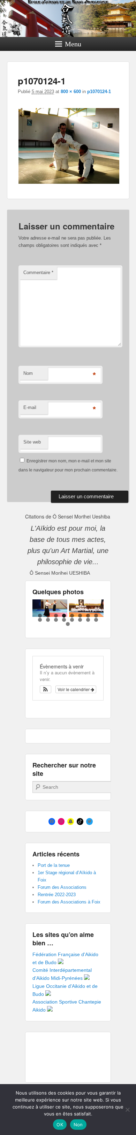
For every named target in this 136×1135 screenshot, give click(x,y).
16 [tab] (96, 620)
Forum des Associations (62, 887)
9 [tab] (40, 620)
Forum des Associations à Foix (69, 902)
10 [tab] (48, 620)
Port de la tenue (54, 865)
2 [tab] (48, 616)
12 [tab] (64, 620)
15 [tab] (88, 620)
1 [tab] (40, 616)
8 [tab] (96, 616)
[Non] (127, 1109)
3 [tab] (56, 616)
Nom (28, 373)
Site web (32, 442)
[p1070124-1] (69, 184)
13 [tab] (72, 620)
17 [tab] (68, 624)
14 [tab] (80, 620)
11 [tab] (56, 620)
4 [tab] (64, 616)
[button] (45, 689)
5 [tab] (72, 616)
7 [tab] (88, 616)
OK (59, 1124)
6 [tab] (80, 616)
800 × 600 (71, 91)
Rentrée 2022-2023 (57, 894)
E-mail (29, 407)
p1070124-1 (99, 91)
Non (78, 1124)
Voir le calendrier (74, 689)
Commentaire (38, 272)
